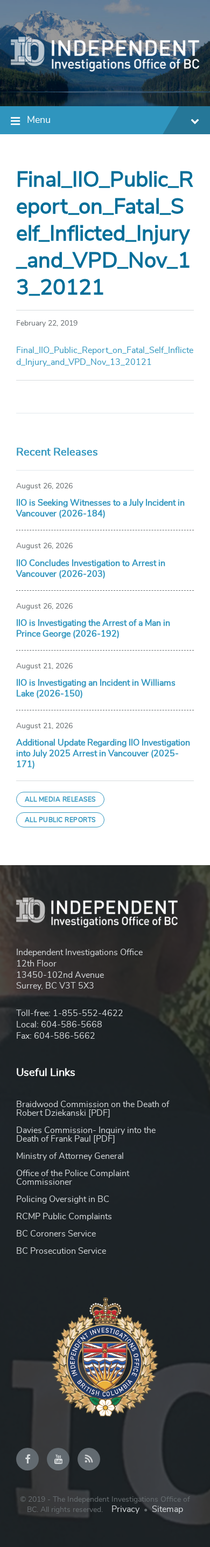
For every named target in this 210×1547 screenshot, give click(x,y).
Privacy (125, 1509)
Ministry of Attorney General (70, 1156)
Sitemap (167, 1509)
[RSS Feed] (89, 1459)
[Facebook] (27, 1459)
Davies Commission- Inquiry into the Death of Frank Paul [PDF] (86, 1134)
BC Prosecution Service (61, 1251)
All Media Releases (60, 799)
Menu (39, 120)
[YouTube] (58, 1459)
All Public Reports (60, 820)
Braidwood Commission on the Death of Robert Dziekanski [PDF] (92, 1108)
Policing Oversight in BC (62, 1199)
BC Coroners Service (56, 1234)
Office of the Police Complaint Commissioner (72, 1177)
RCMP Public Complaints (64, 1216)
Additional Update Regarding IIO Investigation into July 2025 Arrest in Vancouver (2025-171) (103, 753)
